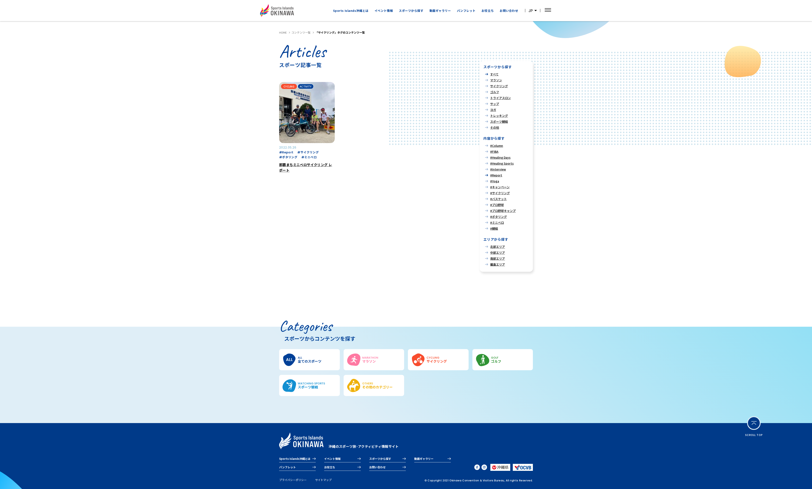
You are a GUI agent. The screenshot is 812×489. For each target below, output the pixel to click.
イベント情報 (383, 10)
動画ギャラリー (440, 10)
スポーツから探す (380, 459)
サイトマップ (323, 480)
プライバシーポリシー (293, 480)
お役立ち (487, 10)
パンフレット (466, 10)
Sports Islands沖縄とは (351, 10)
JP (530, 10)
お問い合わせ (509, 10)
